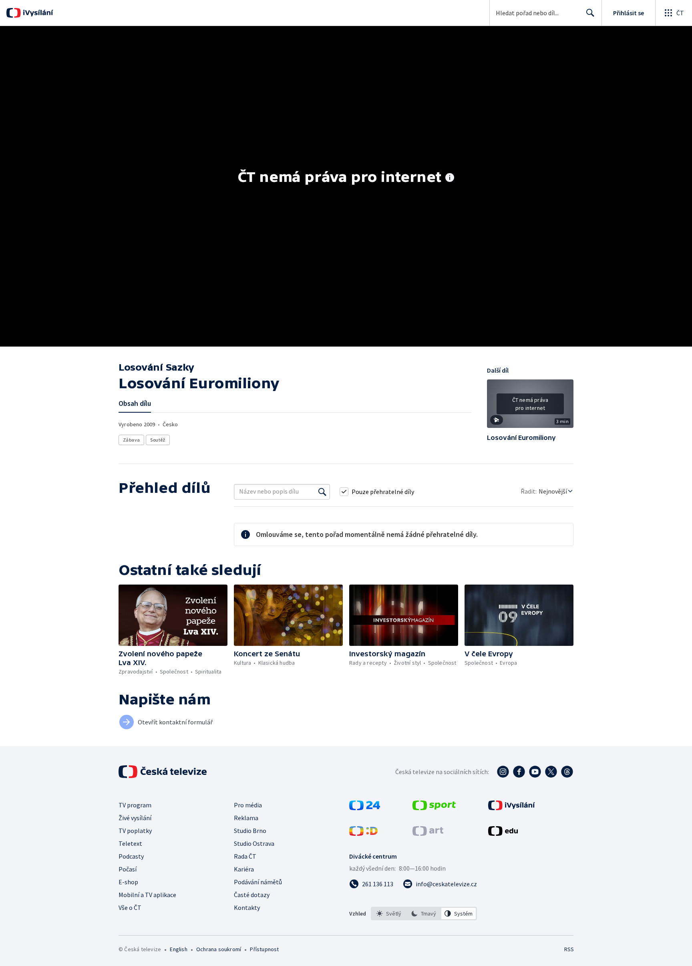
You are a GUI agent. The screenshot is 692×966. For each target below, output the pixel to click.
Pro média (248, 805)
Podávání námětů (258, 882)
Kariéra (244, 869)
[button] (530, 406)
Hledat (590, 13)
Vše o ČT (130, 907)
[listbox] (424, 913)
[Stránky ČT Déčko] (363, 833)
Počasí (128, 869)
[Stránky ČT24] (364, 808)
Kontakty (247, 907)
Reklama (246, 818)
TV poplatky (135, 831)
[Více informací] (450, 178)
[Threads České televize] (567, 771)
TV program (135, 805)
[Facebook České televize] (519, 771)
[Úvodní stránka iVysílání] (37, 13)
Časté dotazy (252, 895)
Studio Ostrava (254, 843)
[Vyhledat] (322, 492)
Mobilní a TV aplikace (147, 895)
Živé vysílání (135, 818)
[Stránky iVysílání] (511, 808)
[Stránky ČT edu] (503, 833)
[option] (389, 913)
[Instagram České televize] (503, 771)
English (178, 949)
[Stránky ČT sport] (434, 808)
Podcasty (131, 856)
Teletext (130, 843)
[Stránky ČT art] (427, 833)
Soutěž (157, 440)
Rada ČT (245, 856)
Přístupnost (264, 949)
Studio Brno (250, 831)
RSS (569, 949)
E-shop (128, 882)
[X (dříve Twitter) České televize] (551, 771)
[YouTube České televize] (535, 771)
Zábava (131, 440)
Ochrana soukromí (218, 949)
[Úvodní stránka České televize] (163, 771)
